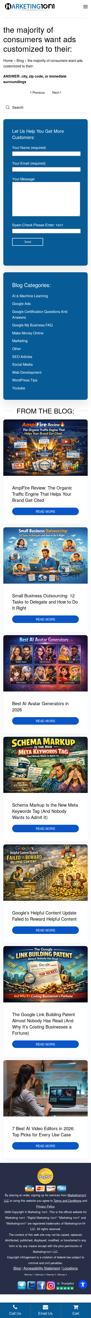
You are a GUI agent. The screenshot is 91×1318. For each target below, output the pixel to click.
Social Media (22, 364)
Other (16, 348)
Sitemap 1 (29, 1274)
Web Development (26, 372)
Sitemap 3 (51, 1274)
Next (55, 92)
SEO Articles (22, 356)
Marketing (20, 340)
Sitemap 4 (62, 1274)
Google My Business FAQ (32, 325)
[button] (85, 6)
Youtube (18, 387)
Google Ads (21, 303)
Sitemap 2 (40, 1274)
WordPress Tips (24, 380)
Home (8, 60)
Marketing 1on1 (37, 1212)
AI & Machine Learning (30, 295)
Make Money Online (28, 332)
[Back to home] (29, 6)
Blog (20, 60)
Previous (38, 92)
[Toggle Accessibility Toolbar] (83, 1284)
